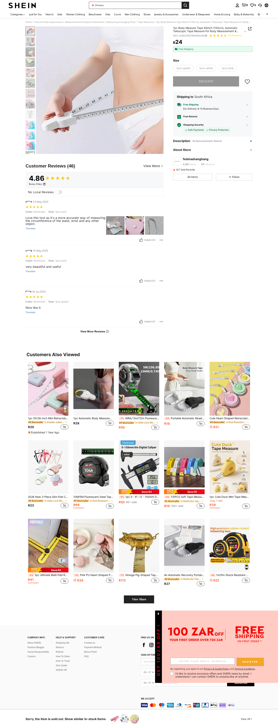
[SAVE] (247, 81)
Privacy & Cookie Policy (216, 668)
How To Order (63, 656)
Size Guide (61, 665)
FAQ (86, 656)
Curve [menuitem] (117, 14)
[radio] (183, 68)
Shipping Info (62, 643)
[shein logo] (22, 5)
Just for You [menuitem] (35, 14)
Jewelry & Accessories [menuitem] (166, 14)
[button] (260, 5)
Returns (60, 647)
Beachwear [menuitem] (95, 14)
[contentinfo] (197, 705)
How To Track (63, 661)
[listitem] (48, 398)
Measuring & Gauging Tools (120, 22)
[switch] (58, 192)
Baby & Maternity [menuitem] (244, 14)
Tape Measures (146, 22)
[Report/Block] (161, 240)
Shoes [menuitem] (147, 14)
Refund (59, 652)
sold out (206, 81)
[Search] (185, 5)
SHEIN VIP (61, 670)
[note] (44, 432)
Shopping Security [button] (193, 125)
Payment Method (93, 647)
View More (139, 599)
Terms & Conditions (245, 668)
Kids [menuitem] (108, 14)
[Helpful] (141, 240)
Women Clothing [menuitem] (75, 14)
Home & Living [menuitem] (222, 14)
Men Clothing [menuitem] (132, 14)
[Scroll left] (262, 14)
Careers (31, 656)
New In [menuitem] (50, 14)
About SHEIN (34, 643)
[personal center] (237, 5)
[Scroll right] (267, 14)
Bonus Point (90, 652)
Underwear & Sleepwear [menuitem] (196, 14)
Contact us (89, 643)
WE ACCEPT (148, 699)
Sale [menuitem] (59, 14)
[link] (245, 5)
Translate (30, 228)
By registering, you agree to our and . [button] (212, 669)
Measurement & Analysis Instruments (84, 22)
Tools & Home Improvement (48, 22)
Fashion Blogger (35, 647)
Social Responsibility (38, 652)
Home (29, 22)
